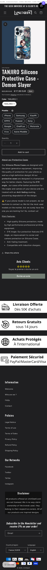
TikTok (8, 478)
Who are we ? (11, 395)
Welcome (9, 389)
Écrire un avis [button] (23, 276)
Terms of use (10, 428)
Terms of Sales (11, 433)
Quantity (5, 138)
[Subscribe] (39, 533)
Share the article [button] (12, 253)
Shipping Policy (11, 451)
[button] (5, 12)
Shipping (13, 94)
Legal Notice (10, 422)
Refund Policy (11, 445)
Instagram (9, 484)
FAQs (7, 400)
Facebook (9, 467)
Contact (8, 406)
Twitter (8, 472)
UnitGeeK (26, 568)
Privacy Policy (11, 439)
